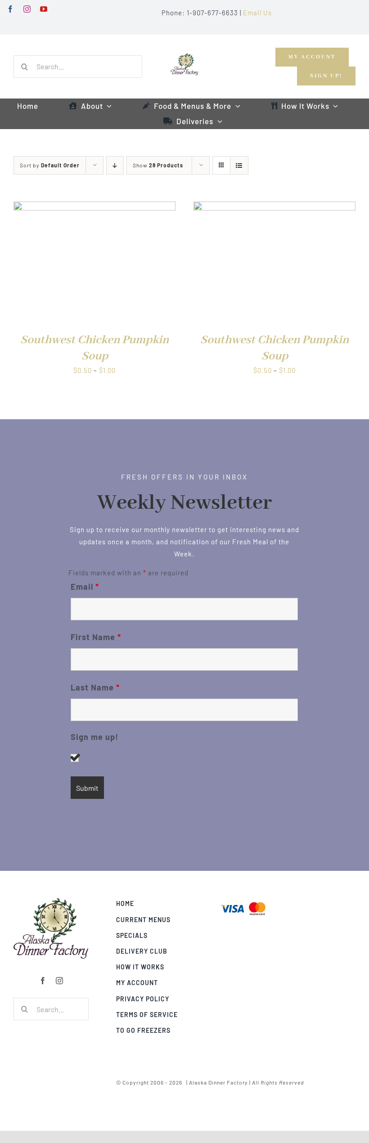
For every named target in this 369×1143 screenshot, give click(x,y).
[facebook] (10, 9)
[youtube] (44, 9)
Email (85, 587)
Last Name (95, 687)
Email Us (257, 13)
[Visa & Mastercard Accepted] (243, 901)
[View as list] (239, 165)
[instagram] (27, 9)
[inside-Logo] (51, 901)
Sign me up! (94, 737)
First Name (96, 637)
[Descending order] (115, 165)
